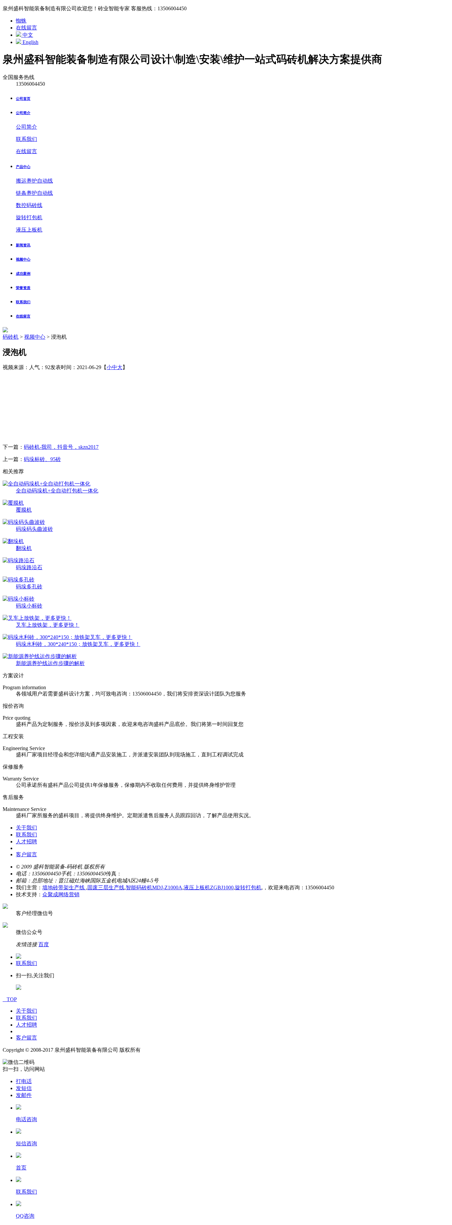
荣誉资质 (23, 288)
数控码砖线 (29, 205)
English (29, 42)
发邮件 (24, 1095)
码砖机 (11, 337)
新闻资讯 (23, 245)
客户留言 (26, 854)
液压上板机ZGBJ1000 (209, 887)
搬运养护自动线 (34, 181)
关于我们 (26, 827)
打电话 (24, 1081)
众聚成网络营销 (60, 894)
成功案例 (23, 273)
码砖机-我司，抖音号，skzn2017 (61, 447)
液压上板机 (29, 229)
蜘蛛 (21, 20)
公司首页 (23, 99)
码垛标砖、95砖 (42, 459)
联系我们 (26, 139)
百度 (43, 944)
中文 (27, 35)
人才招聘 (26, 841)
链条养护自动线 (34, 193)
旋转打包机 (29, 217)
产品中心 (23, 167)
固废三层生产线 (105, 887)
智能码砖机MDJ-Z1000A (154, 887)
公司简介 (23, 113)
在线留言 (26, 27)
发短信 (24, 1088)
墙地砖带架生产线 (64, 887)
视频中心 (23, 259)
